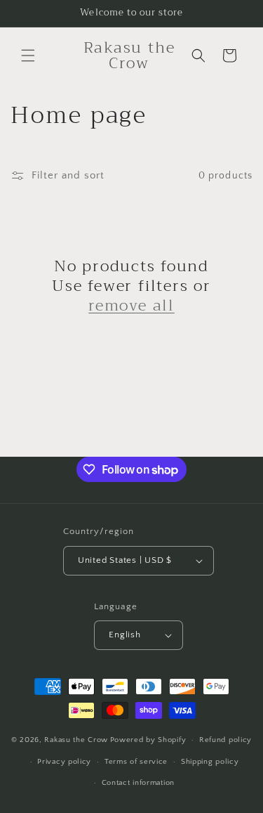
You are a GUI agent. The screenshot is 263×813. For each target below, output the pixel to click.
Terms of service (136, 761)
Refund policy (225, 740)
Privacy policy (64, 761)
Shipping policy (210, 761)
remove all (131, 306)
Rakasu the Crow (76, 740)
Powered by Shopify (148, 740)
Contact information (138, 783)
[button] (28, 55)
